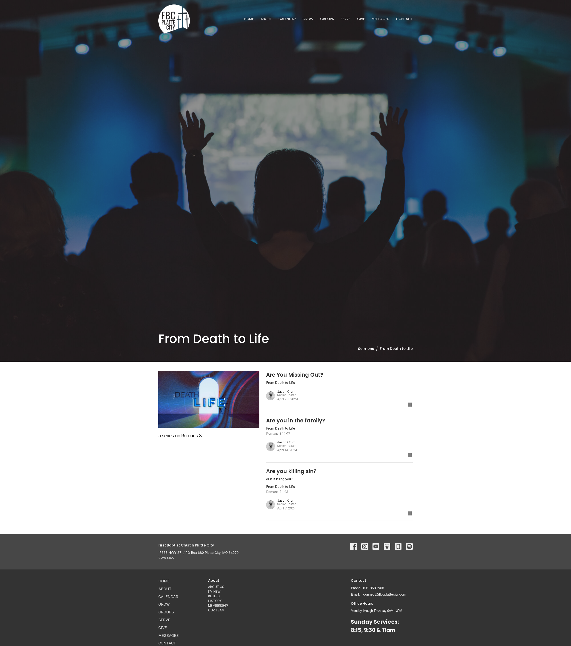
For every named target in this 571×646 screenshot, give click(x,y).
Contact (404, 19)
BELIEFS (214, 596)
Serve (345, 19)
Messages (380, 19)
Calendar (287, 19)
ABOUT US (216, 587)
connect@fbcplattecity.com (384, 594)
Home (249, 19)
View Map (166, 558)
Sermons (366, 348)
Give (361, 19)
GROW (307, 19)
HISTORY (215, 601)
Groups (327, 19)
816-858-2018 (373, 588)
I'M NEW (214, 591)
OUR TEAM (216, 610)
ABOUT (266, 19)
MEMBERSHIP (218, 605)
